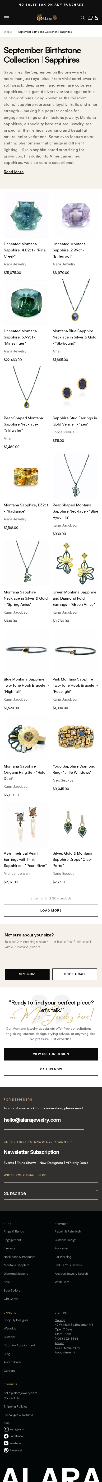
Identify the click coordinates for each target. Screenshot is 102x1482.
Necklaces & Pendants (19, 1257)
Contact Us (12, 1398)
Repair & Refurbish (68, 1231)
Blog (7, 1354)
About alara (12, 1362)
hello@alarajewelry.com (32, 1120)
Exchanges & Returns (18, 1415)
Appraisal (61, 1248)
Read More (14, 171)
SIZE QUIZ (27, 974)
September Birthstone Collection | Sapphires (45, 31)
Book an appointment (19, 1345)
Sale (7, 1282)
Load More (51, 910)
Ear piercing (63, 1257)
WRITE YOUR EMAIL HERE (25, 1175)
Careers (9, 1371)
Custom (9, 1337)
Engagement (12, 1240)
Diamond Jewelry (16, 1274)
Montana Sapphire (16, 1265)
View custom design (51, 1054)
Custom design (65, 1240)
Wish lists (62, 1282)
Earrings (9, 1248)
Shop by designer (16, 1320)
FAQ (6, 1423)
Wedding (10, 1328)
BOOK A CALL (75, 974)
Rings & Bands (14, 1231)
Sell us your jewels (68, 1265)
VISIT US (61, 1312)
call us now (51, 1069)
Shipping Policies (16, 1406)
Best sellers (12, 1290)
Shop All (8, 31)
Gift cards (11, 1299)
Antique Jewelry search (71, 1274)
